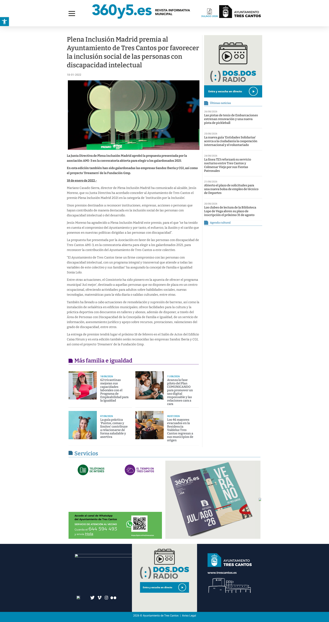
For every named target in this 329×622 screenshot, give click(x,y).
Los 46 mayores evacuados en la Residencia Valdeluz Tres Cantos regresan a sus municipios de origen (180, 430)
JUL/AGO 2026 (209, 16)
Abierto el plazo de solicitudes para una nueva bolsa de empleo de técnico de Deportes (231, 189)
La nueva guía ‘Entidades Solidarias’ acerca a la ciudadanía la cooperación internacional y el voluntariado (230, 141)
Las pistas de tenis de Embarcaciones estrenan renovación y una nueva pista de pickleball (231, 119)
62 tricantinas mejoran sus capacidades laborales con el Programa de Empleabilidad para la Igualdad (114, 390)
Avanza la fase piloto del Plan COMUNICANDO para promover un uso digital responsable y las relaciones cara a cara (180, 392)
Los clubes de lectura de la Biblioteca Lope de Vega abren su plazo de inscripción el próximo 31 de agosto (230, 211)
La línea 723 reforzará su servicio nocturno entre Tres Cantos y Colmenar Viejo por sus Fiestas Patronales (227, 165)
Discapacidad (16, 29)
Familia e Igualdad (55, 29)
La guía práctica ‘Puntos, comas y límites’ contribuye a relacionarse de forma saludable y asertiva (114, 428)
